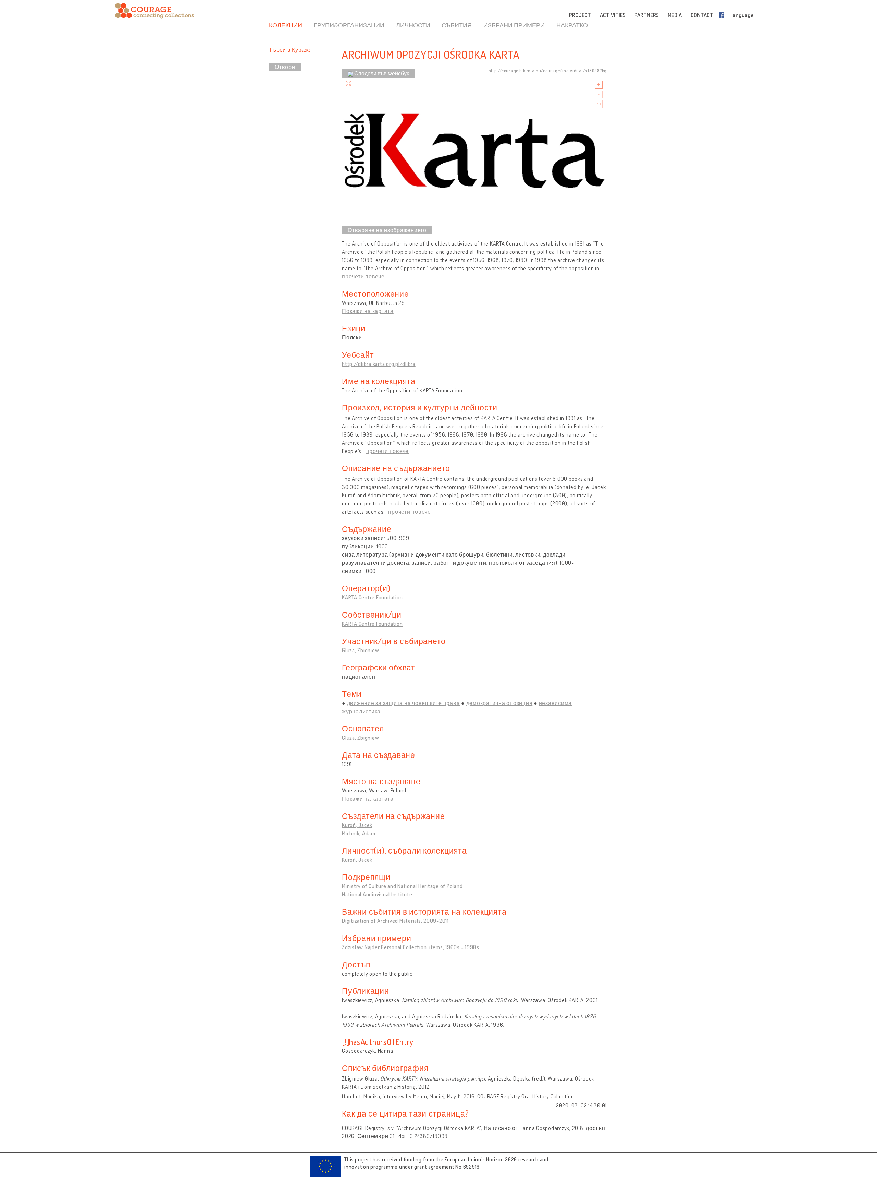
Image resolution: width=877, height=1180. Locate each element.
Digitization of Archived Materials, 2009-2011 (395, 920)
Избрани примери (514, 25)
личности (413, 25)
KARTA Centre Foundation (372, 597)
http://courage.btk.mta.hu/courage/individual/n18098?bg (548, 70)
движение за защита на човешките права (403, 703)
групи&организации (349, 25)
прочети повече (363, 276)
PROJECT (580, 15)
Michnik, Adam (358, 833)
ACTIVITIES (613, 15)
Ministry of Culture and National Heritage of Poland (402, 886)
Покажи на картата (368, 311)
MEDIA (675, 15)
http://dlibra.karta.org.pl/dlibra (379, 363)
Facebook (723, 15)
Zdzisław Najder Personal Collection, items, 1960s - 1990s (410, 947)
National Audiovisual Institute (377, 894)
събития (457, 25)
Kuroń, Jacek (357, 825)
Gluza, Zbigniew (360, 650)
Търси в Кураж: (289, 49)
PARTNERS (646, 15)
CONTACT (702, 15)
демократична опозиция (499, 703)
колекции (285, 25)
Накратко (572, 25)
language (742, 15)
